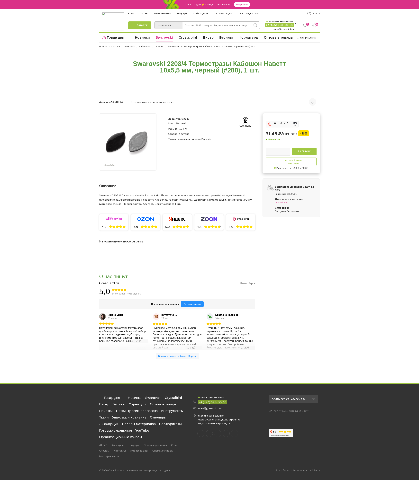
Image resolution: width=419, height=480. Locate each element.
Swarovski (153, 398)
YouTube (142, 430)
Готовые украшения (115, 430)
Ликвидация (109, 424)
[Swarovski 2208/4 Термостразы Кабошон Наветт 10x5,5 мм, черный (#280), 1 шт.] (127, 142)
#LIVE (103, 444)
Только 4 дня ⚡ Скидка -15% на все (207, 4)
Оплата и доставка (155, 444)
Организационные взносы (120, 437)
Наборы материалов (139, 424)
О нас (174, 444)
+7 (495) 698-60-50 (279, 25)
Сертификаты (170, 424)
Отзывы (104, 450)
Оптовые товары (163, 404)
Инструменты (172, 411)
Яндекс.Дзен (234, 433)
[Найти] (255, 25)
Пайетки (106, 411)
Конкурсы (117, 444)
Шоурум (133, 444)
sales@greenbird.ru (283, 28)
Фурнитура (137, 404)
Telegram (217, 433)
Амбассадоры (139, 450)
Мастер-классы (109, 456)
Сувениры (158, 417)
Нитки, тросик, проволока (137, 411)
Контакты (120, 450)
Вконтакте (200, 433)
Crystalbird (173, 398)
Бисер (104, 404)
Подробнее (242, 4)
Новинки (135, 398)
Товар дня (112, 398)
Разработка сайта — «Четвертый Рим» (298, 470)
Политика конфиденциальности (291, 411)
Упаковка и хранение (129, 417)
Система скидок (162, 450)
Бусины (119, 404)
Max (209, 433)
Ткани (104, 417)
